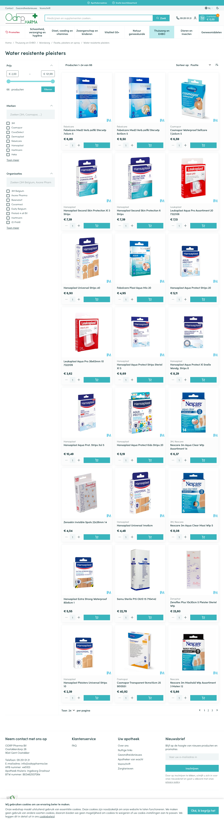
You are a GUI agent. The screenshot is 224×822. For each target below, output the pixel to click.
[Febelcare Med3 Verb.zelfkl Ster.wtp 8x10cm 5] (140, 98)
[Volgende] (216, 710)
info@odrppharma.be (34, 763)
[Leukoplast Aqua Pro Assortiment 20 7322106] (193, 178)
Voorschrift (45, 8)
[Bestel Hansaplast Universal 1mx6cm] (150, 537)
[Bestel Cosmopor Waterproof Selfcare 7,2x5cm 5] (203, 145)
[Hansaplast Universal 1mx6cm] (140, 493)
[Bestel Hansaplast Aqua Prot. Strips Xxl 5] (97, 460)
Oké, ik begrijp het (203, 810)
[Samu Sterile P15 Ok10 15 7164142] (140, 570)
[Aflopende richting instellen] (217, 65)
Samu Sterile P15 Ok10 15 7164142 (136, 599)
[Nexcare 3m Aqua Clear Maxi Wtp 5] (193, 493)
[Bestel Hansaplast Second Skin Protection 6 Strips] (150, 225)
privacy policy (172, 782)
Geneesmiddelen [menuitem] (212, 33)
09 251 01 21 (23, 760)
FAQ (74, 745)
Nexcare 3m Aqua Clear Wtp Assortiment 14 (187, 446)
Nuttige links (125, 750)
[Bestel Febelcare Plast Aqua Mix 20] (150, 299)
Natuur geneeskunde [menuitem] (139, 32)
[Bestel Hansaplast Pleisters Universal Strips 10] (97, 698)
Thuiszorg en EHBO (25, 42)
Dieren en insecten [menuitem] (190, 32)
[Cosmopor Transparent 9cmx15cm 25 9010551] (140, 650)
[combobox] (99, 18)
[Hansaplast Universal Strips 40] (87, 258)
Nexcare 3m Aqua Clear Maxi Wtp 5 (191, 525)
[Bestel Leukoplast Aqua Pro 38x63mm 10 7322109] (97, 380)
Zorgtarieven (125, 768)
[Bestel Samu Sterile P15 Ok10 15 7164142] (150, 617)
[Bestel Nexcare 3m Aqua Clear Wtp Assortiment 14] (203, 460)
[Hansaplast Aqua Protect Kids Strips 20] (140, 412)
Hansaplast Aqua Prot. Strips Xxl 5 (84, 445)
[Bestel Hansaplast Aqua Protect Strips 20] (203, 299)
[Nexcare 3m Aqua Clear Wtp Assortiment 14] (193, 412)
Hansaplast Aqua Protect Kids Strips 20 (140, 445)
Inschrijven (192, 768)
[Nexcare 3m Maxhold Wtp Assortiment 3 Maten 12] (193, 650)
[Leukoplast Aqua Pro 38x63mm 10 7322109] (87, 332)
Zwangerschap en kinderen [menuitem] (88, 32)
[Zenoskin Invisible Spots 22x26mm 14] (87, 493)
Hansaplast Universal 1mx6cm (135, 525)
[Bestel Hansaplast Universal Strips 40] (97, 299)
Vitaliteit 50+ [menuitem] (114, 33)
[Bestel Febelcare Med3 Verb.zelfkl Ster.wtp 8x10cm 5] (150, 145)
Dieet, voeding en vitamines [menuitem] (63, 32)
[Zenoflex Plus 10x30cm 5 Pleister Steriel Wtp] (193, 570)
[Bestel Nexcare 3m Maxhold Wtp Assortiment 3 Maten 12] (203, 698)
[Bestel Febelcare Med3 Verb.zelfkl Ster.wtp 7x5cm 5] (97, 145)
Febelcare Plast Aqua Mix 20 (134, 287)
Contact (9, 8)
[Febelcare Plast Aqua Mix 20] (140, 258)
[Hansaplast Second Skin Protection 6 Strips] (140, 178)
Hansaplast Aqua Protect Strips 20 (190, 287)
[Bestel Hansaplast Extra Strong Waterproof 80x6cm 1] (97, 617)
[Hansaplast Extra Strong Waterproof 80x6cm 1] (87, 570)
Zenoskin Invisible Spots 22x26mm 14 (85, 522)
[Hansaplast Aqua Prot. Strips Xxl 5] (87, 412)
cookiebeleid (47, 816)
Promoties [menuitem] (14, 32)
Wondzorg (44, 42)
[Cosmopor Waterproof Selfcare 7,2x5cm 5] (193, 98)
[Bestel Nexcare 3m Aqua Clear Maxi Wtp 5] (203, 537)
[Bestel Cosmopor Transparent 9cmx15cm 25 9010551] (150, 698)
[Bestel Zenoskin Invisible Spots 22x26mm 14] (97, 537)
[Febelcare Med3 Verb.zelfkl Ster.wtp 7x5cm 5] (87, 98)
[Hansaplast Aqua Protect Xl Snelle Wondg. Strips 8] (193, 332)
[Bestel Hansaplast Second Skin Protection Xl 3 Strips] (97, 225)
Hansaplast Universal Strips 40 (82, 287)
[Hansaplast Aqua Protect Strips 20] (193, 258)
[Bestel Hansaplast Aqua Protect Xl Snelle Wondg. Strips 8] (203, 380)
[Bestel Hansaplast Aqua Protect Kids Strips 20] (150, 460)
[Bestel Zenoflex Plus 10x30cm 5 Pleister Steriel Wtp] (203, 617)
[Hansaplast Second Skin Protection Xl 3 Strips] (87, 178)
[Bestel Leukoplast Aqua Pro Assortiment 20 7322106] (203, 225)
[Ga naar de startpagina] (21, 18)
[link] (200, 710)
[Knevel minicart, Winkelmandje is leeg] (202, 18)
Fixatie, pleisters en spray (67, 42)
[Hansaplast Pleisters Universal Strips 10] (87, 650)
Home (8, 42)
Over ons (123, 745)
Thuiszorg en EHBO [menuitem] (164, 32)
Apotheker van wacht (130, 759)
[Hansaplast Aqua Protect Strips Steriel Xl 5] (140, 332)
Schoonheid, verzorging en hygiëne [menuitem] (39, 32)
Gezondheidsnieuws (26, 8)
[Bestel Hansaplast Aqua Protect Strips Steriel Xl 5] (150, 380)
